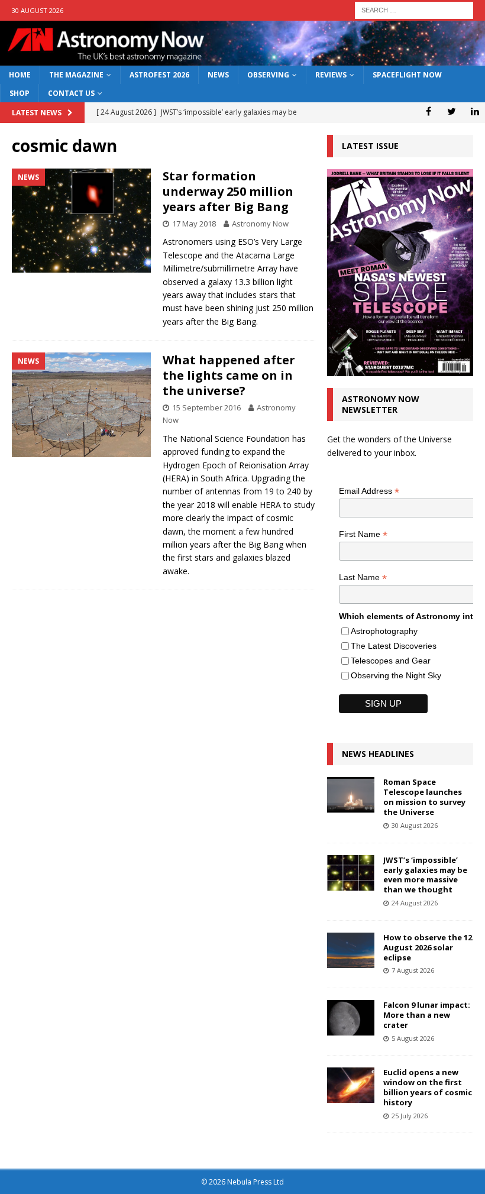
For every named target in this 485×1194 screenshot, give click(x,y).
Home (20, 75)
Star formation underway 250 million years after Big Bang (228, 191)
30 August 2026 (415, 825)
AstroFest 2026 (159, 75)
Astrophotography (384, 631)
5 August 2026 (413, 1038)
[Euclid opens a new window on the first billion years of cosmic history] (350, 1085)
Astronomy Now (260, 223)
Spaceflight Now (407, 75)
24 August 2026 (415, 902)
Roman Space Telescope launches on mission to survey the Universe (424, 796)
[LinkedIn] (474, 111)
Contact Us (71, 93)
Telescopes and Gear (391, 660)
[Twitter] (451, 111)
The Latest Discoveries (393, 646)
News (218, 75)
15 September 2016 (206, 407)
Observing (268, 75)
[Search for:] (414, 9)
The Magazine (76, 75)
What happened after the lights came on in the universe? (229, 375)
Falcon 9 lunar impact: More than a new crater (426, 1014)
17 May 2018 (194, 223)
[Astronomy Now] (242, 58)
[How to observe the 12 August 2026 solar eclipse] (350, 950)
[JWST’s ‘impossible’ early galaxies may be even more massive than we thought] (350, 873)
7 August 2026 (413, 970)
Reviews (331, 75)
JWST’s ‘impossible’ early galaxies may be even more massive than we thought (425, 875)
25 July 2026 (410, 1115)
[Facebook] (428, 111)
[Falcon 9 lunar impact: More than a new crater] (350, 1018)
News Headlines (378, 753)
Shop (19, 93)
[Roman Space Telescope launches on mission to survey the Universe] (350, 795)
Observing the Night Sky (396, 675)
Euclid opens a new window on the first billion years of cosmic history (427, 1087)
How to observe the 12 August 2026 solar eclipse (427, 947)
